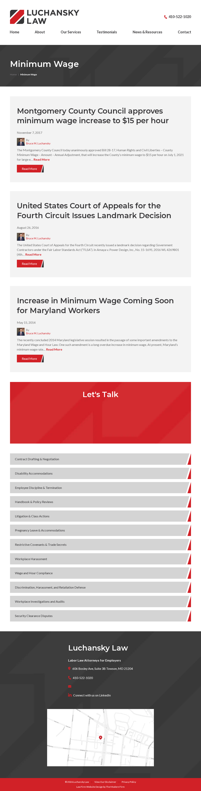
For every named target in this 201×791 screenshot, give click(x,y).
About (40, 32)
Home (14, 32)
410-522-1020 (180, 17)
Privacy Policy (129, 781)
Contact (184, 32)
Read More (42, 159)
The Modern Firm (115, 786)
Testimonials (107, 32)
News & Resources (147, 32)
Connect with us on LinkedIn (92, 695)
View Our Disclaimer (105, 781)
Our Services (71, 32)
